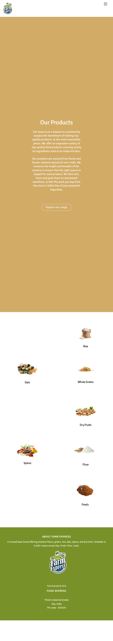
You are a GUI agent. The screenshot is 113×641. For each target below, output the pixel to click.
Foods (85, 504)
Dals (27, 382)
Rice (85, 346)
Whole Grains (86, 382)
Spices (27, 463)
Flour (86, 464)
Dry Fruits (86, 425)
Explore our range (56, 207)
